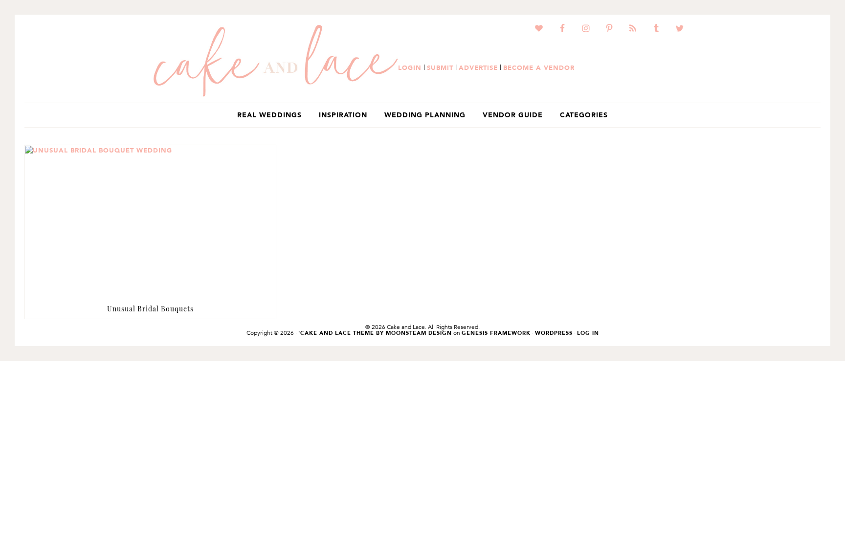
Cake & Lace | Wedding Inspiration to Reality (276, 61)
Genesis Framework (496, 333)
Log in (588, 333)
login (410, 67)
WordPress (554, 333)
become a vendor (539, 67)
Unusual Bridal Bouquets (150, 308)
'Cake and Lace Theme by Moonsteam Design (375, 333)
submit (440, 67)
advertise (478, 67)
